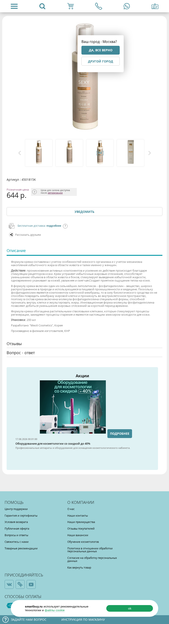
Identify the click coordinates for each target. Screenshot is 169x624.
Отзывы (14, 343)
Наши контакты (77, 515)
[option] (39, 153)
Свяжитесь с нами (17, 541)
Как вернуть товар (79, 567)
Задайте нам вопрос (28, 619)
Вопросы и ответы (16, 535)
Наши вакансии (77, 535)
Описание (16, 250)
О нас (71, 509)
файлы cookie (55, 610)
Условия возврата (16, 522)
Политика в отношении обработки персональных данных (90, 550)
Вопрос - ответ (21, 352)
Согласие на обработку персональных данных (92, 559)
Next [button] (149, 153)
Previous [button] (19, 153)
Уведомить (84, 212)
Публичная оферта (17, 528)
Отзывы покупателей (81, 528)
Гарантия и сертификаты (21, 515)
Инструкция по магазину (83, 619)
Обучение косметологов (83, 541)
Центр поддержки (16, 509)
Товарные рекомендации (21, 548)
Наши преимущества (81, 522)
